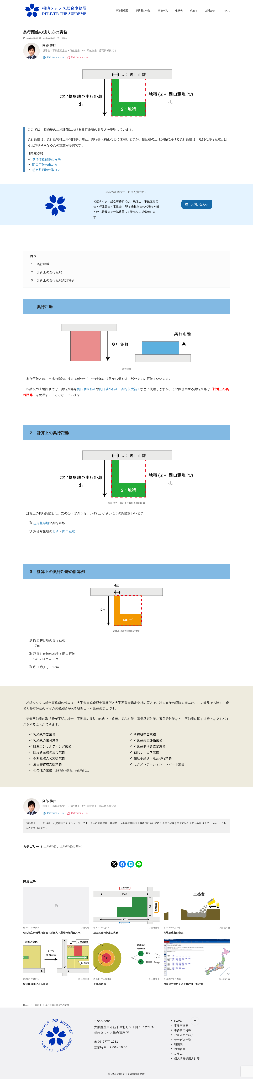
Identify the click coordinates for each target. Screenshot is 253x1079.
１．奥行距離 (39, 264)
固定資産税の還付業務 (49, 752)
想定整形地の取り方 (46, 169)
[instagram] (77, 57)
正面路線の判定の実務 (105, 932)
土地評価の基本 (71, 846)
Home (26, 1004)
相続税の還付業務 (46, 740)
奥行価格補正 (86, 389)
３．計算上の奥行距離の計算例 (52, 280)
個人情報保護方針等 (187, 1058)
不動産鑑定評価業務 (148, 740)
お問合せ (210, 10)
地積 (55, 531)
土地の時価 (99, 984)
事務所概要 (122, 10)
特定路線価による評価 (35, 984)
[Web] (53, 57)
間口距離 (68, 531)
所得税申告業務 (145, 734)
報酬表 (179, 10)
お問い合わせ (198, 204)
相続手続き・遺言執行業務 (153, 758)
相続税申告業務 (44, 734)
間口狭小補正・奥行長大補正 (119, 389)
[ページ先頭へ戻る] (195, 1021)
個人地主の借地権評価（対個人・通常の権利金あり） (53, 932)
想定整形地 (41, 523)
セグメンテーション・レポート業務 (159, 764)
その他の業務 (42, 770)
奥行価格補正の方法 (46, 159)
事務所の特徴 (143, 10)
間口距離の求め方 (44, 164)
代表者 (194, 10)
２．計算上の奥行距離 (46, 272)
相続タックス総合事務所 (131, 1073)
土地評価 (63, 38)
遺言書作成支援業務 (47, 764)
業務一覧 (163, 10)
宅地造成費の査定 (173, 932)
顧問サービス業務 (146, 752)
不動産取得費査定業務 (149, 746)
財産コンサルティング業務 (52, 746)
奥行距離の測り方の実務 (57, 1004)
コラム (226, 10)
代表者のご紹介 (184, 1035)
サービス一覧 (182, 1040)
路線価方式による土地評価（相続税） (185, 984)
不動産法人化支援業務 (49, 758)
